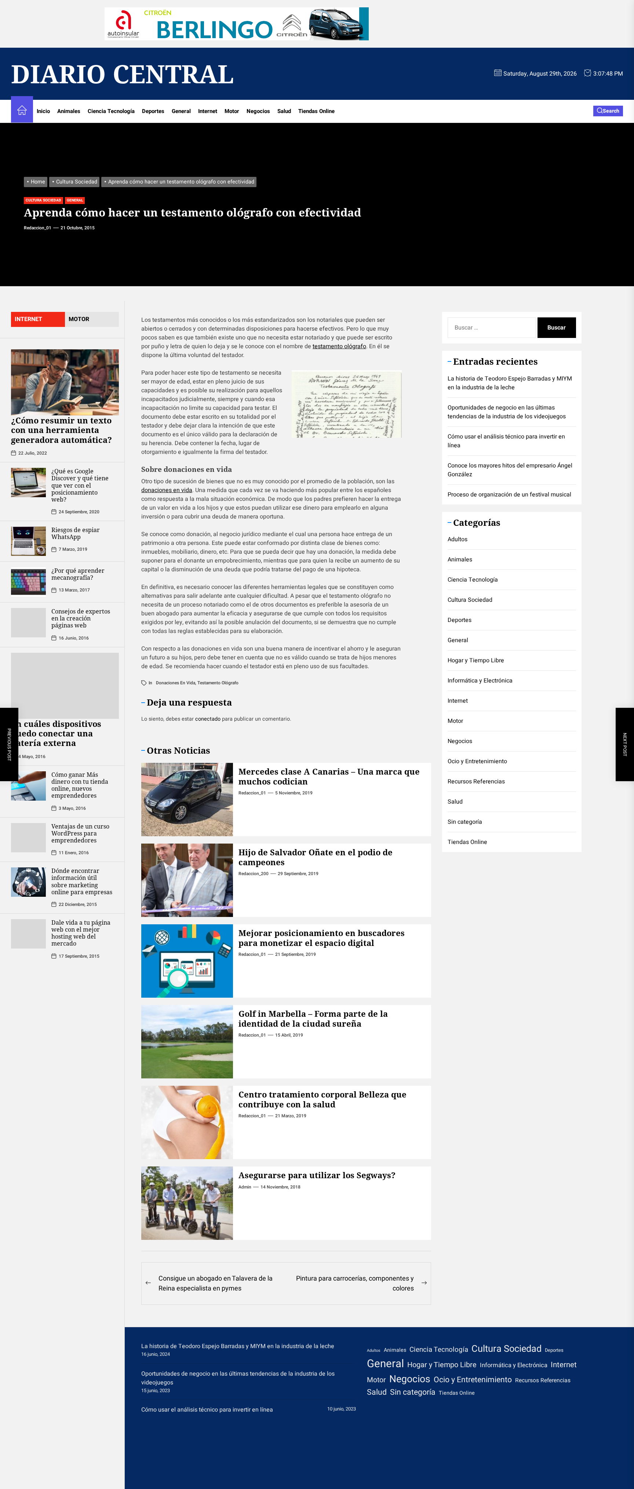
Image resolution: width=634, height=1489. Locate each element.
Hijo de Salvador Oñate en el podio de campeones (315, 857)
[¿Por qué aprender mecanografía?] (28, 582)
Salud (284, 111)
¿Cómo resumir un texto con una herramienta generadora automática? (61, 430)
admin (244, 1187)
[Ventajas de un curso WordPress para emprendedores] (28, 837)
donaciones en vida (166, 490)
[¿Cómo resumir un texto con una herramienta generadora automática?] (65, 382)
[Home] (22, 111)
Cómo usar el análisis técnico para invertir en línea (506, 441)
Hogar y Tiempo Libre (476, 660)
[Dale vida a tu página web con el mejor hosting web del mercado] (28, 934)
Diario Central (122, 74)
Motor (232, 111)
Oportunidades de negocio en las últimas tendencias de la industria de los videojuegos (507, 412)
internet (28, 319)
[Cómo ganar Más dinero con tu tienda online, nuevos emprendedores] (28, 786)
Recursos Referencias (476, 781)
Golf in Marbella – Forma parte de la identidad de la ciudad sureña (313, 1018)
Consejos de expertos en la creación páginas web (80, 618)
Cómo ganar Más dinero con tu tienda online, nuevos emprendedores (79, 785)
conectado (208, 719)
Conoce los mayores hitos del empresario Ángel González (510, 470)
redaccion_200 (253, 873)
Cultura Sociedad (43, 200)
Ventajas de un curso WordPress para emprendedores (80, 833)
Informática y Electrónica (480, 680)
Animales (68, 111)
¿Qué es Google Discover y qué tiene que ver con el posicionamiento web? (80, 485)
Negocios (258, 111)
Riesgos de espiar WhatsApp (75, 533)
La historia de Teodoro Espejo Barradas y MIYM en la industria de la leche (510, 383)
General (181, 111)
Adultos (457, 539)
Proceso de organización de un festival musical (509, 494)
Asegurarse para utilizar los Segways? (317, 1174)
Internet (207, 111)
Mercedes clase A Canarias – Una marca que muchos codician (329, 776)
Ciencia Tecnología (111, 111)
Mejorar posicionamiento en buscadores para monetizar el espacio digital (321, 937)
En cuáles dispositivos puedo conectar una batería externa (56, 733)
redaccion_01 (37, 228)
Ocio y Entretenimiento (477, 761)
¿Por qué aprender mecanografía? (78, 574)
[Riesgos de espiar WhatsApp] (28, 541)
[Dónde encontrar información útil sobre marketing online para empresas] (28, 882)
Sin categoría (465, 822)
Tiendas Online (316, 111)
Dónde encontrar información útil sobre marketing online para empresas (81, 881)
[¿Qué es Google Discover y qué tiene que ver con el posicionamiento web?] (28, 482)
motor (79, 319)
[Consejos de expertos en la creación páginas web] (28, 622)
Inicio (43, 111)
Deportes (153, 111)
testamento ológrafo (339, 346)
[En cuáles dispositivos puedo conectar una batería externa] (65, 685)
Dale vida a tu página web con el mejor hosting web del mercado (80, 933)
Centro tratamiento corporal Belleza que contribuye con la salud (322, 1099)
